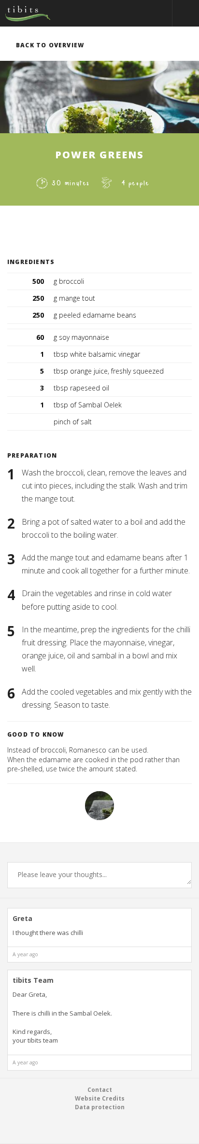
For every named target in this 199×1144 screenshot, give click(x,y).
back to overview (50, 45)
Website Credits (100, 1098)
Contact (99, 1090)
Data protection (100, 1107)
